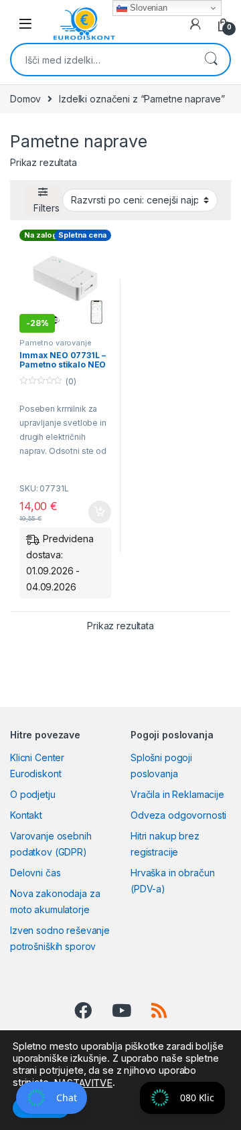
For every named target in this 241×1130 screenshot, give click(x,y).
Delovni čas (35, 872)
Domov (25, 98)
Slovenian (147, 8)
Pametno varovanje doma (55, 346)
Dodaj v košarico (92, 512)
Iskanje (211, 59)
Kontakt (26, 815)
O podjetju (33, 794)
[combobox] (101, 59)
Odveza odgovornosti (178, 815)
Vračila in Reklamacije (177, 794)
